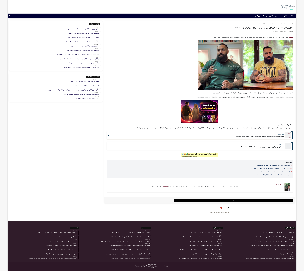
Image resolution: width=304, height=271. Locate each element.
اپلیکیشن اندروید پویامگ (140, 266)
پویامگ (291, 37)
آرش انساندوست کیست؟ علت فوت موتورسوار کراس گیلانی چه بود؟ (274, 175)
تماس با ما (167, 266)
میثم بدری (290, 31)
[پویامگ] (287, 6)
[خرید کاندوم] (200, 111)
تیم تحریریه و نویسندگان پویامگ (153, 266)
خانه (292, 16)
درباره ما (162, 266)
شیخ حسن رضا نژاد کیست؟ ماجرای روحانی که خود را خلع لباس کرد (274, 172)
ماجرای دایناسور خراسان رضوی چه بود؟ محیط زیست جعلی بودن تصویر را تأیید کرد (270, 168)
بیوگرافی (286, 16)
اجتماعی (287, 24)
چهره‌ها (265, 16)
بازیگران (271, 16)
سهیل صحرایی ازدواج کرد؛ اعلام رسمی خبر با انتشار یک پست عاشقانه (273, 165)
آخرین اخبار (258, 16)
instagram (165, 186)
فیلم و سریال (278, 16)
